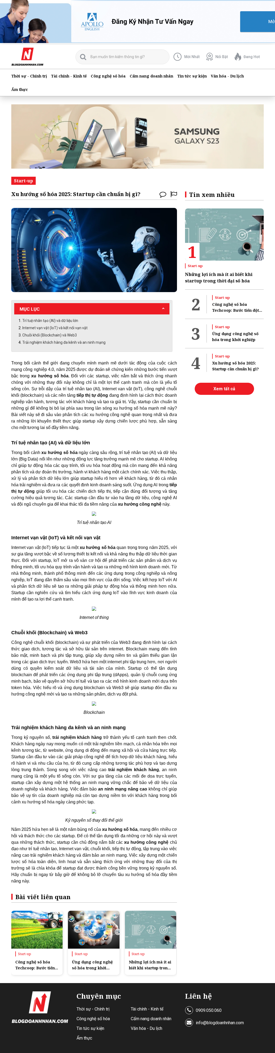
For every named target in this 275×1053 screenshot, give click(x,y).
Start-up (24, 953)
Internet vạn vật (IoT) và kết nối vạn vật (55, 328)
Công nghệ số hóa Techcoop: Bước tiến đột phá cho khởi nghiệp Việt (35, 965)
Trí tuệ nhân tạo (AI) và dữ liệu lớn (50, 320)
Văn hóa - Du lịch (227, 76)
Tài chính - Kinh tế (69, 76)
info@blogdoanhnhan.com (220, 1022)
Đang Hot (252, 57)
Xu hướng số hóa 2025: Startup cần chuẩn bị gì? (235, 365)
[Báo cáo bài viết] (173, 194)
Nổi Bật (221, 57)
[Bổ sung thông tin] (163, 194)
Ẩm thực (19, 89)
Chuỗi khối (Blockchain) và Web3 (49, 335)
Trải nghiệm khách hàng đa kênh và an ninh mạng (64, 342)
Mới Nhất (192, 57)
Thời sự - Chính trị (29, 76)
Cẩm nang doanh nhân (151, 76)
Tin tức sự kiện (192, 76)
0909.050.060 (209, 1010)
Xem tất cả (224, 388)
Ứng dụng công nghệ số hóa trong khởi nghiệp (92, 965)
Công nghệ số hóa (108, 76)
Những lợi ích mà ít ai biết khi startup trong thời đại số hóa (150, 965)
